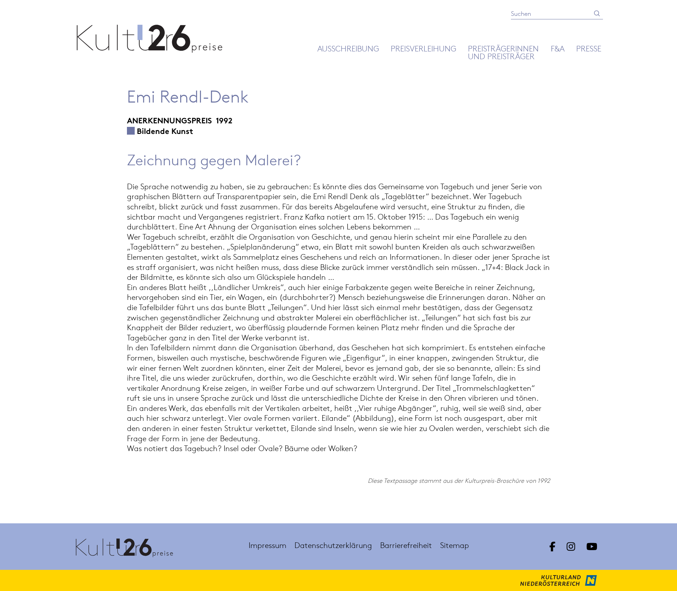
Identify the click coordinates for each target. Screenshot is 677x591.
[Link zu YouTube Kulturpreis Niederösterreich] (592, 546)
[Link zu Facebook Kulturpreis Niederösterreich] (552, 546)
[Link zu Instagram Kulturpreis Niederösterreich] (571, 546)
